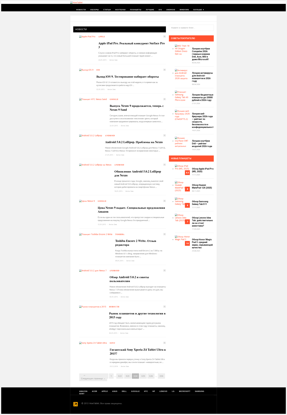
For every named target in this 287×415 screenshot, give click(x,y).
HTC (146, 391)
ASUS (114, 391)
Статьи (107, 10)
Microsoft (184, 391)
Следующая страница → (93, 378)
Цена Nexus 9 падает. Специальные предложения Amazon (131, 210)
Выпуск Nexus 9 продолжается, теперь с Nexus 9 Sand (137, 108)
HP (153, 391)
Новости (81, 10)
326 (151, 376)
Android (170, 10)
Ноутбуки (120, 10)
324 (135, 376)
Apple (101, 36)
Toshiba (120, 234)
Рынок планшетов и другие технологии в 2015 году (137, 315)
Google (114, 99)
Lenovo (163, 391)
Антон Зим (113, 60)
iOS (160, 10)
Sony (112, 343)
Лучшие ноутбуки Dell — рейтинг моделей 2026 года (202, 143)
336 (161, 376)
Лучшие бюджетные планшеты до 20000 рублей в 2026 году (202, 97)
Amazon (83, 391)
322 (120, 376)
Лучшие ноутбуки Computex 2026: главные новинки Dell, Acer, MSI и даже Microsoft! (201, 54)
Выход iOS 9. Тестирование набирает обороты (127, 76)
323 (127, 376)
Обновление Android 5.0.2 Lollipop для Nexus (137, 173)
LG (173, 391)
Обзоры (94, 10)
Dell (124, 391)
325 (143, 376)
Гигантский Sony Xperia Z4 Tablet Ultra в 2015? (138, 351)
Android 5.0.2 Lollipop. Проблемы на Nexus (134, 142)
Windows (184, 10)
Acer (94, 391)
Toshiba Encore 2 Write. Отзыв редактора (135, 243)
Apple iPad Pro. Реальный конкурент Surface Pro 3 (131, 45)
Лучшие (150, 10)
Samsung (199, 391)
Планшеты (135, 10)
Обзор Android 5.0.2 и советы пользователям (129, 279)
